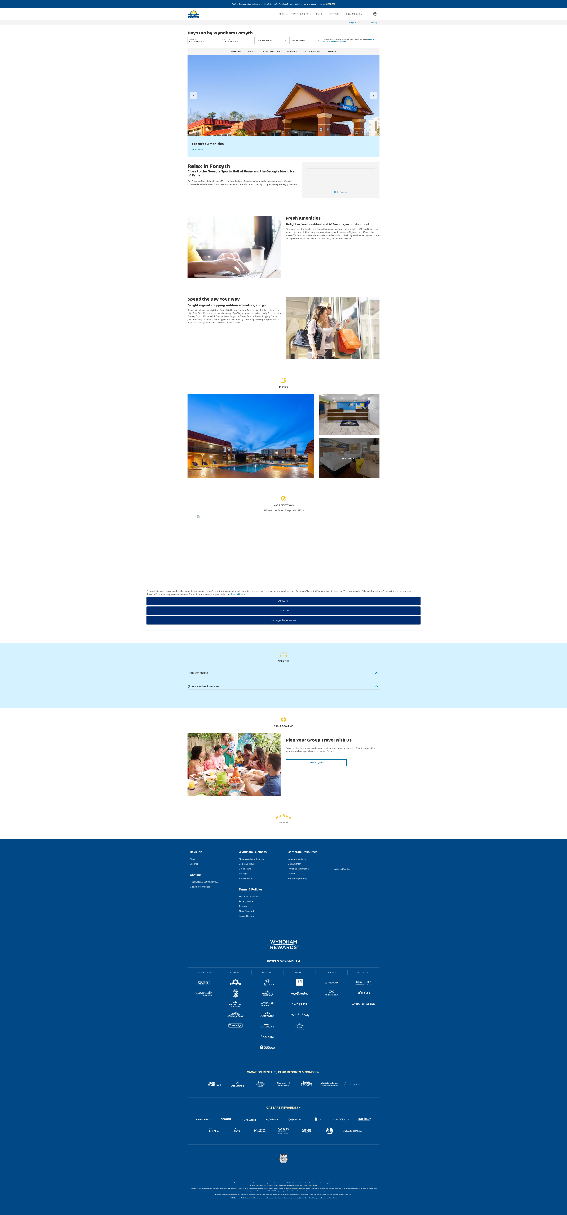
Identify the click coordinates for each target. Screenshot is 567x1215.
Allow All (283, 600)
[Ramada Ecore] (267, 1048)
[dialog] (283, 607)
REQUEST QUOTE (316, 763)
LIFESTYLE (299, 972)
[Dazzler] (299, 1004)
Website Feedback (343, 869)
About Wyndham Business (251, 859)
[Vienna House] (299, 1015)
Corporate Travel (247, 864)
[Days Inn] (235, 983)
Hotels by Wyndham (283, 961)
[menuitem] (283, 14)
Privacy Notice (246, 901)
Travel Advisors (246, 878)
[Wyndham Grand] (363, 1004)
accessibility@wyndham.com (296, 1188)
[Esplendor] (299, 994)
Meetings (243, 873)
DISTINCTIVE (363, 972)
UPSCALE (332, 972)
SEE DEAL (330, 4)
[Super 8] (235, 994)
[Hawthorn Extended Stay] (203, 983)
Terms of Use (245, 906)
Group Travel (245, 868)
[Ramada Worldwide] (267, 1037)
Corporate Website (297, 859)
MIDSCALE (267, 972)
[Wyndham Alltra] (299, 1026)
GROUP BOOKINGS (312, 52)
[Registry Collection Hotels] (363, 983)
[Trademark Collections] (331, 994)
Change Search (354, 23)
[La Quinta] (267, 983)
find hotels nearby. (338, 41)
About (192, 859)
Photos (252, 52)
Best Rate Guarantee (249, 896)
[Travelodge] (235, 1026)
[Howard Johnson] (235, 1015)
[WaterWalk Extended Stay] (203, 994)
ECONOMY (235, 972)
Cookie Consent (246, 916)
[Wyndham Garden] (267, 1004)
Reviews (332, 52)
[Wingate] (267, 994)
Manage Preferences (283, 620)
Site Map (194, 864)
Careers (291, 873)
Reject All (283, 610)
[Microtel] (235, 1004)
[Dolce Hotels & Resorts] (363, 994)
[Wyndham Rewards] (283, 944)
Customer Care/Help (200, 886)
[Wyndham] (331, 983)
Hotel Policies (340, 192)
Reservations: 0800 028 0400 (204, 882)
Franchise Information (298, 868)
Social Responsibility (298, 878)
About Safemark (246, 911)
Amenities (292, 52)
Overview (236, 52)
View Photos (349, 459)
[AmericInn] (267, 1015)
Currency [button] (373, 23)
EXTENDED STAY (203, 972)
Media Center (294, 864)
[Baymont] (267, 1026)
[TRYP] (299, 983)
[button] (180, 4)
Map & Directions (271, 52)
